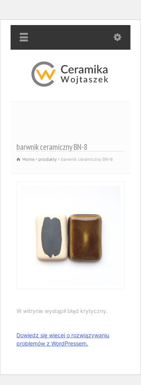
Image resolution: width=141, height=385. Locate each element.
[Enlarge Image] (70, 186)
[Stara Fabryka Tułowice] (70, 85)
